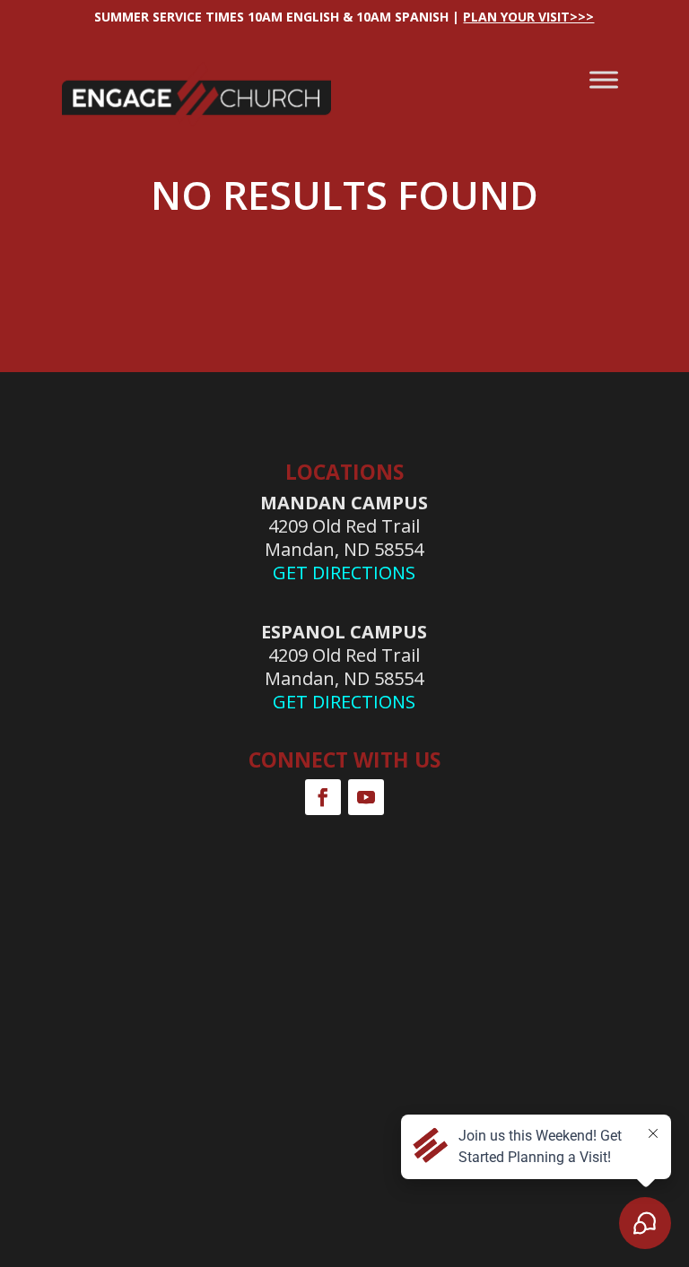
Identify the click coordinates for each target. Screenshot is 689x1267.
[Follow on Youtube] (366, 797)
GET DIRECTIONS (344, 572)
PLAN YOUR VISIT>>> (528, 16)
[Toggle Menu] (603, 79)
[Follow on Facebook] (323, 797)
